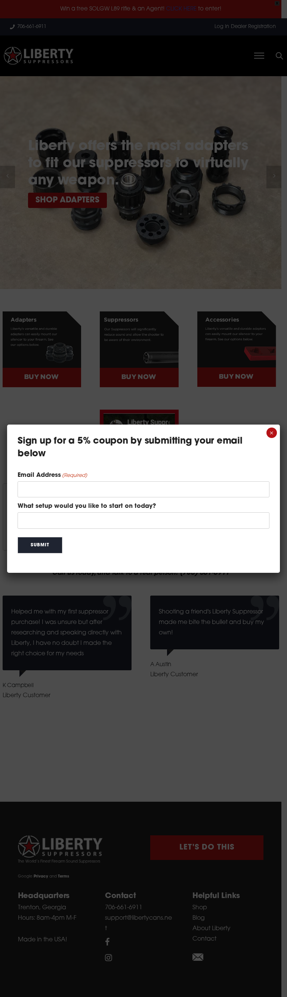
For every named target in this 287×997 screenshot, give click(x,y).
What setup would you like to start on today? (87, 506)
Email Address (52, 475)
